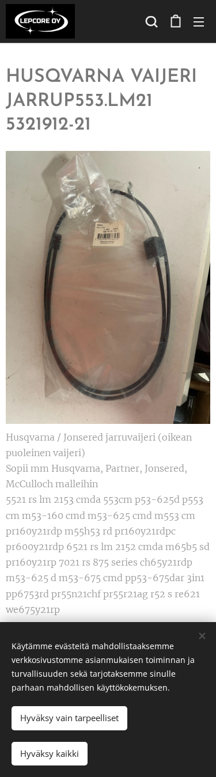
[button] (151, 21)
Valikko (198, 21)
